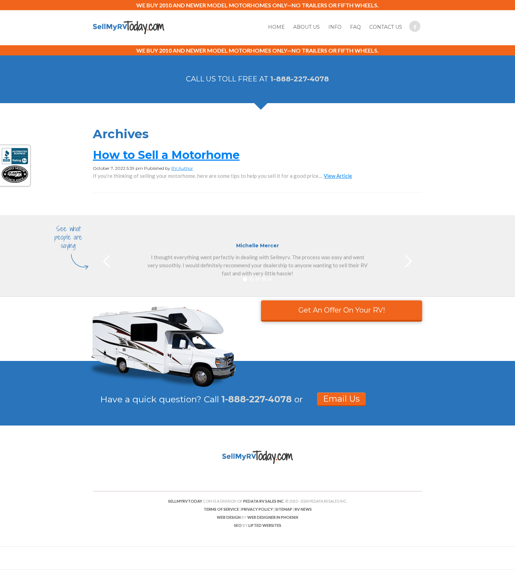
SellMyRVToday (185, 501)
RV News (303, 509)
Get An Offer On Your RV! (341, 310)
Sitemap (283, 509)
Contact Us (385, 27)
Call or (253, 399)
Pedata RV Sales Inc (263, 501)
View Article (338, 176)
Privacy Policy (257, 509)
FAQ (355, 27)
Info (335, 27)
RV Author (182, 168)
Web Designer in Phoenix (272, 517)
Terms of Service (221, 509)
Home (276, 27)
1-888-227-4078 (299, 79)
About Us (306, 27)
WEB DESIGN (229, 517)
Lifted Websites (264, 525)
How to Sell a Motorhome (166, 155)
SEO (238, 525)
